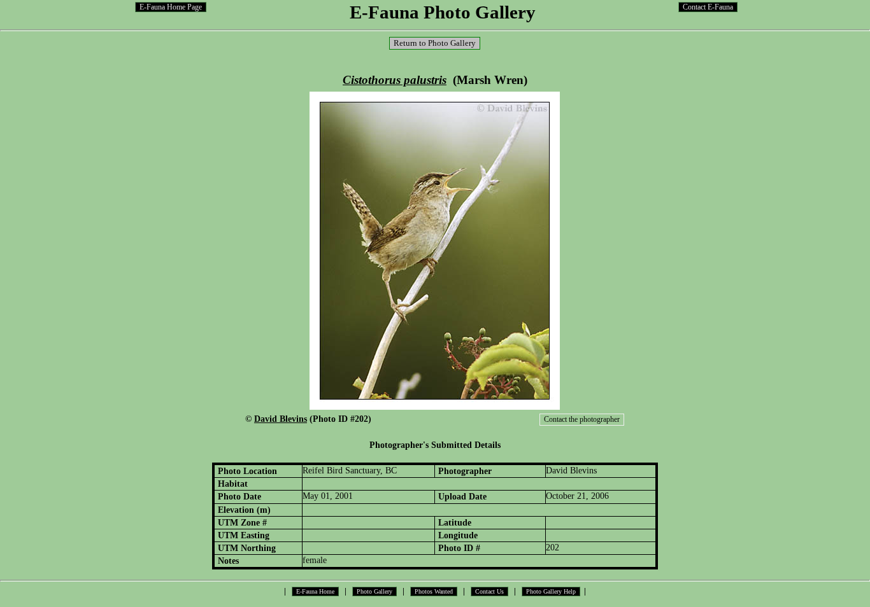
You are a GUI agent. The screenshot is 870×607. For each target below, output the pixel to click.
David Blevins (280, 419)
